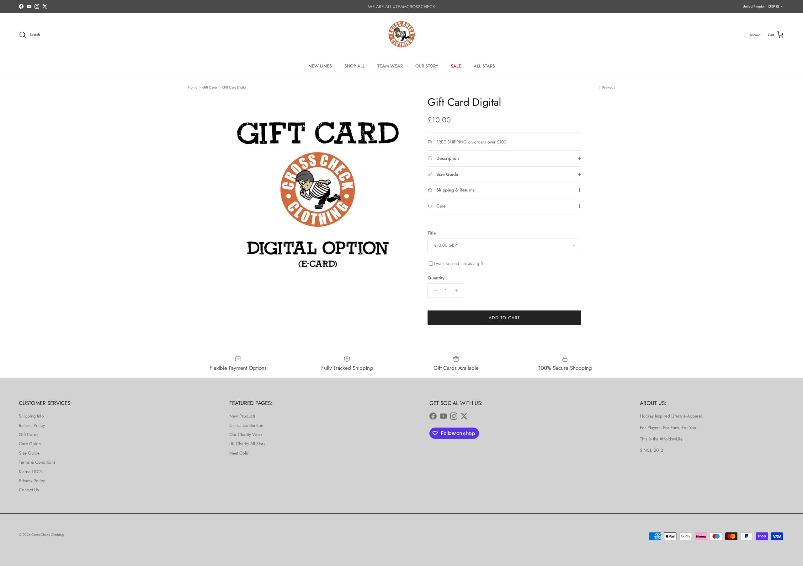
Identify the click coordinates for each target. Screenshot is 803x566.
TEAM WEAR (390, 66)
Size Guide (29, 453)
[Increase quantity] (458, 291)
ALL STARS (484, 66)
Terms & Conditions (37, 462)
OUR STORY (426, 66)
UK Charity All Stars (247, 443)
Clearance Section (246, 425)
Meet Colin (239, 453)
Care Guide (30, 443)
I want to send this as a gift (458, 263)
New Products (242, 416)
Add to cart (504, 318)
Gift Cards (209, 87)
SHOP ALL (354, 66)
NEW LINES (320, 66)
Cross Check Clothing (47, 534)
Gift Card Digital (234, 87)
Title (432, 233)
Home (192, 87)
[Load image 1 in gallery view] (318, 192)
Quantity (436, 278)
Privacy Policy (32, 480)
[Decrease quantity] (433, 291)
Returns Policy (32, 425)
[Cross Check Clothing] (401, 35)
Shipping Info (31, 416)
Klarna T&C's (31, 471)
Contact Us (29, 490)
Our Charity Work (245, 434)
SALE (456, 66)
